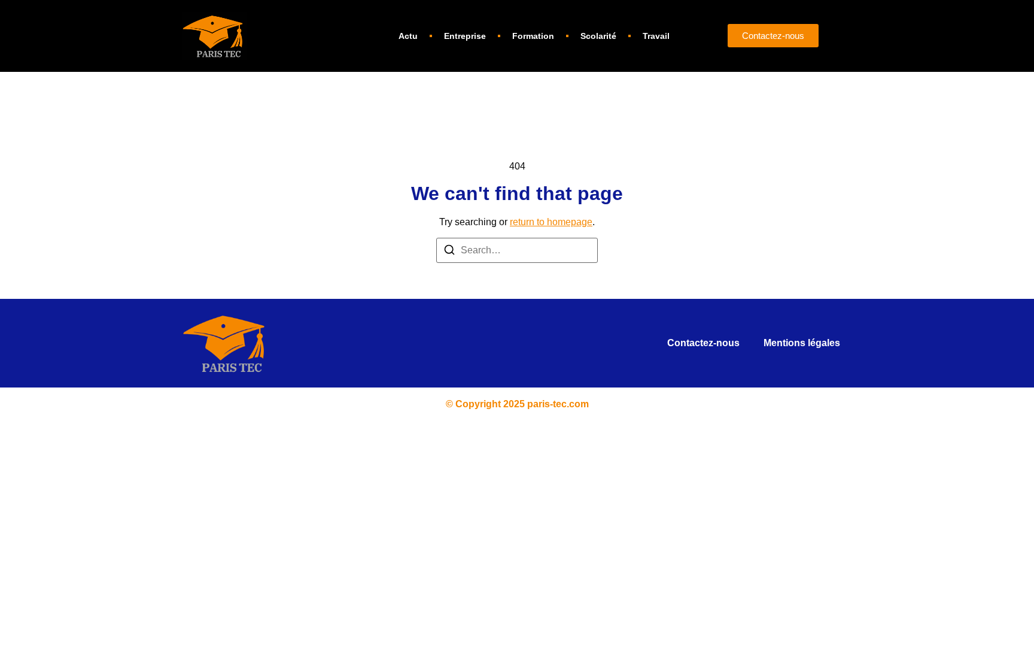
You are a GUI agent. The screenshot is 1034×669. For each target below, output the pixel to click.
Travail (656, 36)
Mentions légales (802, 343)
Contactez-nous (703, 343)
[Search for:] (517, 250)
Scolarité (598, 36)
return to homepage (551, 222)
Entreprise (465, 36)
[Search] (449, 252)
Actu (408, 36)
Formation (533, 36)
